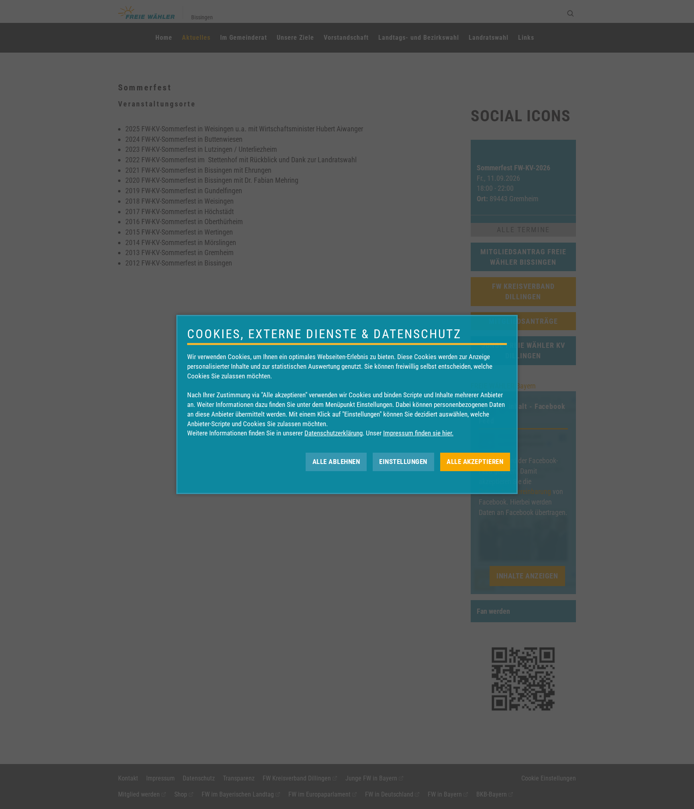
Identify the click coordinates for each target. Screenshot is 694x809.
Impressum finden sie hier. (418, 433)
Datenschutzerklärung (333, 433)
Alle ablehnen (336, 462)
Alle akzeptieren (475, 462)
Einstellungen (403, 462)
